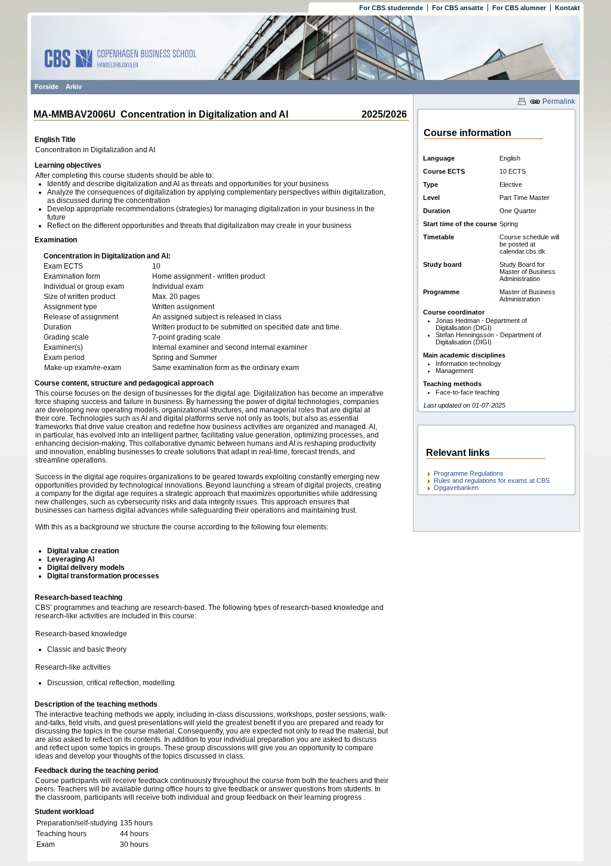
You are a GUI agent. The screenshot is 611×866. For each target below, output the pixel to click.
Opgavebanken (456, 487)
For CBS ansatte (457, 7)
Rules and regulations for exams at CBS (492, 480)
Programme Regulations (469, 473)
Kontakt (567, 7)
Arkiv (74, 86)
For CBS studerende (391, 7)
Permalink (558, 101)
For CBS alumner (519, 7)
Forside (46, 86)
